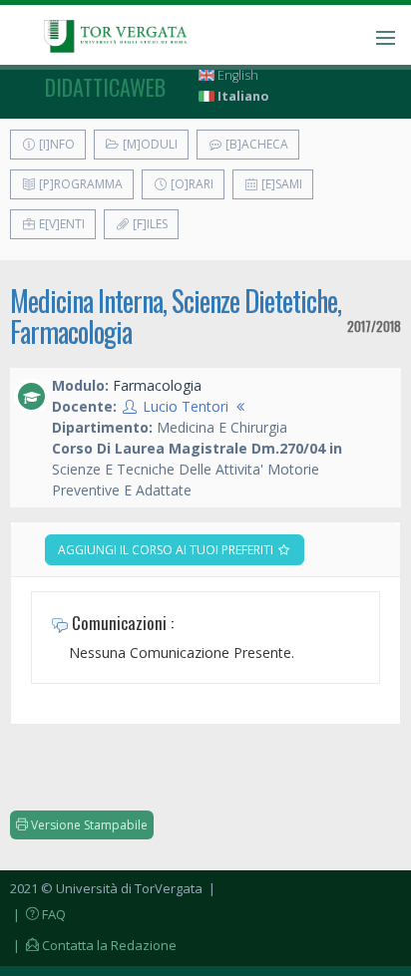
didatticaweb (105, 87)
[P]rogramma (79, 183)
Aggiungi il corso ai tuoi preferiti (167, 549)
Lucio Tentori (185, 406)
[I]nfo (55, 144)
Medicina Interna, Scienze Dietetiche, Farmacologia (175, 316)
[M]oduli (149, 144)
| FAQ (38, 914)
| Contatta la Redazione (93, 945)
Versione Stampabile (88, 824)
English (236, 75)
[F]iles (149, 223)
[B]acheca (255, 144)
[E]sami (280, 183)
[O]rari (190, 183)
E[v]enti (60, 223)
